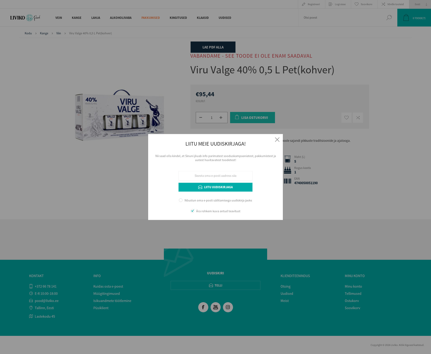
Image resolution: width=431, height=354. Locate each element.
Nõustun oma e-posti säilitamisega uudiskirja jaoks (218, 200)
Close (277, 139)
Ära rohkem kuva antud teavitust (218, 211)
